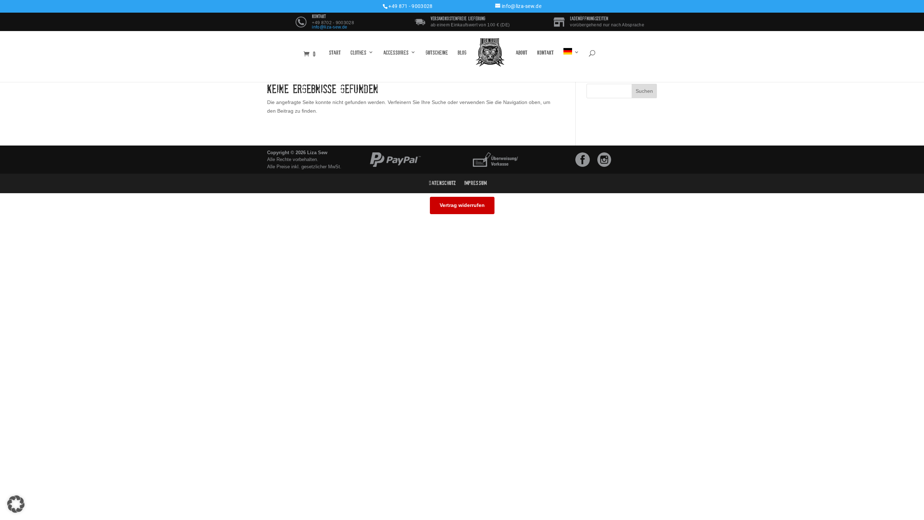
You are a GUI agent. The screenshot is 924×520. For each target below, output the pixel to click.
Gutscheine (437, 53)
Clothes (358, 53)
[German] (571, 52)
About (521, 53)
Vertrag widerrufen (462, 205)
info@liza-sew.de (329, 27)
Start (335, 53)
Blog (462, 53)
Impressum (475, 183)
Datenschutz (442, 183)
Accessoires (396, 53)
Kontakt (545, 53)
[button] (16, 504)
